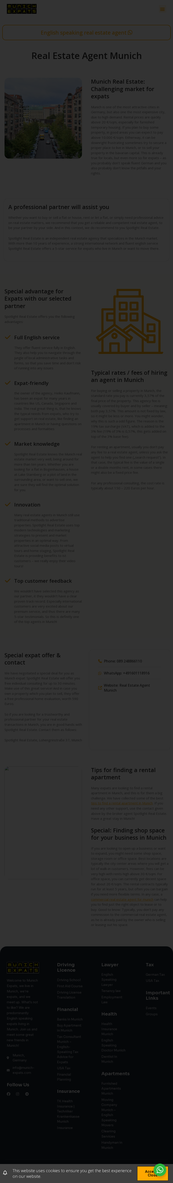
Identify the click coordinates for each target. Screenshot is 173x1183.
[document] (86, 591)
